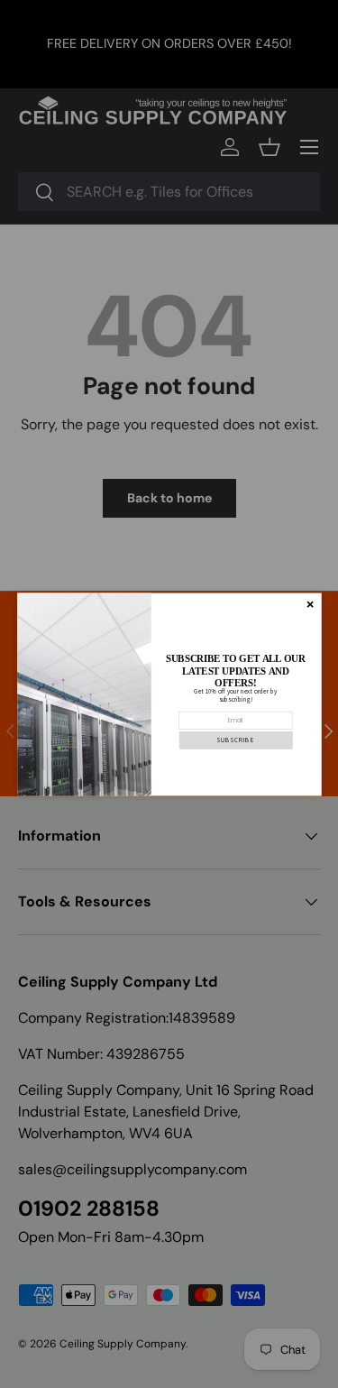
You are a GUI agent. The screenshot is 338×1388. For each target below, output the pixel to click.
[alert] (169, 694)
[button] (235, 740)
